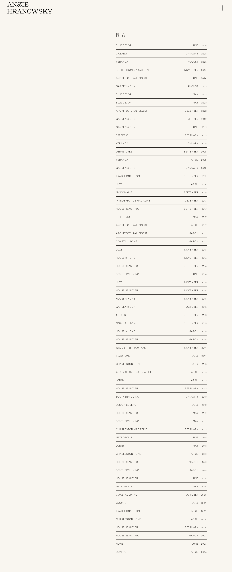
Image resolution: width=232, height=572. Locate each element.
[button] (222, 8)
